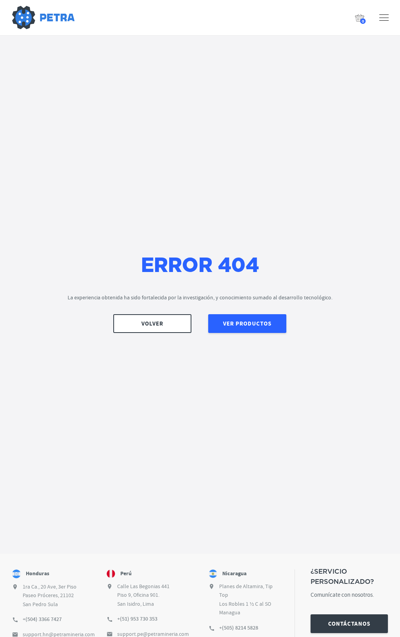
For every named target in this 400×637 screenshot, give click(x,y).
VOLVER (152, 323)
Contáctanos (349, 624)
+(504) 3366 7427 (42, 619)
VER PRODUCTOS (247, 323)
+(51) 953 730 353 (137, 619)
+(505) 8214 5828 (238, 628)
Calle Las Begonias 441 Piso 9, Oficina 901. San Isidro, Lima (143, 595)
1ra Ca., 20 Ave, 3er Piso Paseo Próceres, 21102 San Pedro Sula (50, 595)
